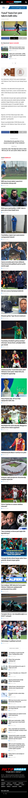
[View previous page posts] (12, 63)
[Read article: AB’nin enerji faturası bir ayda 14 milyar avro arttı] (4, 668)
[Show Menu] (2, 2)
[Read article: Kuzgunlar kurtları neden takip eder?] (4, 695)
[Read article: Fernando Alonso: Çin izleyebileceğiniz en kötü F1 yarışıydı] (14, 603)
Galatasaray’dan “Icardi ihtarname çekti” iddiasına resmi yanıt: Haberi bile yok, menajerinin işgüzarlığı (13, 371)
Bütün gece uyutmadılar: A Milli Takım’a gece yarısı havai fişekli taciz (17, 55)
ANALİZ (9, 783)
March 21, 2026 (5, 508)
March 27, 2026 (5, 375)
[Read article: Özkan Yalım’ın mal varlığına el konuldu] (4, 755)
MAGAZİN (14, 786)
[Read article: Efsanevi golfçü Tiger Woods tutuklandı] (14, 305)
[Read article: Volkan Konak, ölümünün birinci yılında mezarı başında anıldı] (4, 688)
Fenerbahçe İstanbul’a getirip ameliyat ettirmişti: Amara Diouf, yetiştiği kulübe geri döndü (13, 343)
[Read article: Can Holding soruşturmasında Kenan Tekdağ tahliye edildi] (4, 654)
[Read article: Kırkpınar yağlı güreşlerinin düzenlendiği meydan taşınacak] (14, 466)
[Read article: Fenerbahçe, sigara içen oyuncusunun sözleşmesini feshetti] (14, 224)
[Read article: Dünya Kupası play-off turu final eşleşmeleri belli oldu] (14, 387)
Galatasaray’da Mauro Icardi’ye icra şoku (13, 452)
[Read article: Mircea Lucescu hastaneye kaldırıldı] (14, 280)
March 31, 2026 (13, 50)
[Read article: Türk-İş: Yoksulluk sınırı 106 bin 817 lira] (4, 674)
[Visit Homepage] (14, 2)
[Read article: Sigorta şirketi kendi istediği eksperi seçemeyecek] (4, 681)
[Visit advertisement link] (14, 9)
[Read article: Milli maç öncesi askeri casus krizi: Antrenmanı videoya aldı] (4, 48)
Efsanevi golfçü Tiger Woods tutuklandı (13, 316)
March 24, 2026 (5, 454)
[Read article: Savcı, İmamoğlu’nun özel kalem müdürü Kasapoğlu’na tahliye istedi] (4, 730)
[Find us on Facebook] (1, 793)
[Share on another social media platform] (23, 38)
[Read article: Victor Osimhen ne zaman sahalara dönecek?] (14, 493)
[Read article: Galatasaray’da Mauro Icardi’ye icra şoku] (14, 441)
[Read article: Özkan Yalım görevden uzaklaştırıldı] (4, 661)
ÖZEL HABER (9, 784)
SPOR (22, 784)
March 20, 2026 (5, 562)
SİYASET (15, 783)
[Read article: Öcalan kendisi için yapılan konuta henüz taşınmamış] (4, 715)
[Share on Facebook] (5, 38)
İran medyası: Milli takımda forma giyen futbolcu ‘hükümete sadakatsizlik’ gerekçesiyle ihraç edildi (13, 587)
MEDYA (8, 786)
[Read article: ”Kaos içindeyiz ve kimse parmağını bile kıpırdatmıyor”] (14, 520)
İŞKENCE (3, 786)
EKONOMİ (21, 783)
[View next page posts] (15, 63)
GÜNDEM (3, 783)
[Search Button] (26, 2)
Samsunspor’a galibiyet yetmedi (11, 641)
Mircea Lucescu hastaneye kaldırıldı (12, 291)
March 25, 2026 (5, 429)
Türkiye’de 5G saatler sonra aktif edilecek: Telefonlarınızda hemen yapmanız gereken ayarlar (17, 737)
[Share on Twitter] (14, 38)
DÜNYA (2, 784)
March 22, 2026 (5, 481)
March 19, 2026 (5, 643)
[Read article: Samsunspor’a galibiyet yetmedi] (14, 630)
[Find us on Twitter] (3, 793)
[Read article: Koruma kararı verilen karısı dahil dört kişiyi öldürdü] (4, 708)
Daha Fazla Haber (14, 648)
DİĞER (20, 786)
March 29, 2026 (5, 293)
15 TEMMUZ (17, 784)
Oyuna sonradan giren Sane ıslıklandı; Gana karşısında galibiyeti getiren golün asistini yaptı (13, 264)
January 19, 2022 (5, 19)
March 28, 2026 (5, 318)
